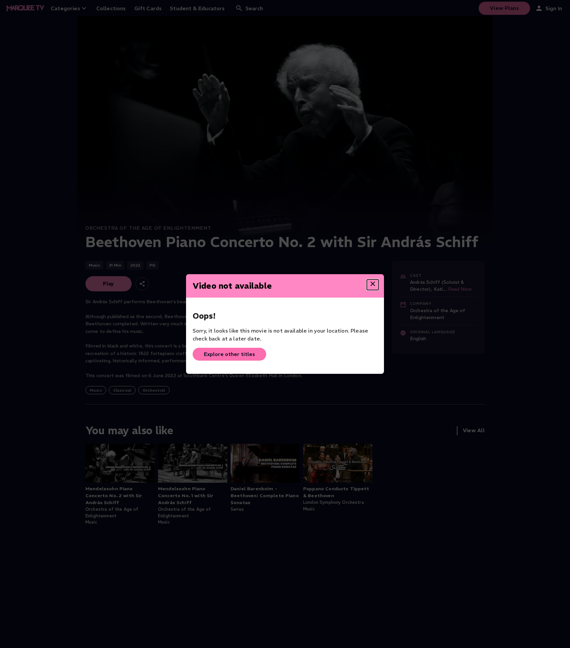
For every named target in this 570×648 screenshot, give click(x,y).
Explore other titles (229, 354)
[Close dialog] (373, 284)
